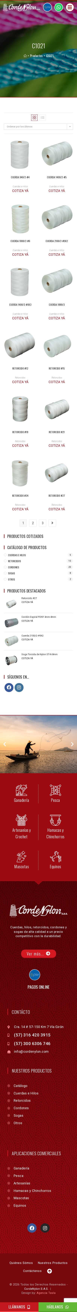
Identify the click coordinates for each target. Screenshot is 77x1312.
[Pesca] (55, 790)
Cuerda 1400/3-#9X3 (20, 304)
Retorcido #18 (20, 432)
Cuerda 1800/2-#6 (20, 241)
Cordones (13, 567)
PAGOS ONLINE (39, 987)
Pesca (55, 800)
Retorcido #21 (57, 432)
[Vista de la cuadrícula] (34, 117)
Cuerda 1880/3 (57, 304)
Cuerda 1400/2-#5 (57, 177)
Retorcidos (20, 377)
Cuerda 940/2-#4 (20, 177)
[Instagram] (19, 687)
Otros (11, 579)
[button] (4, 744)
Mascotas (21, 866)
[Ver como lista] (42, 117)
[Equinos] (55, 856)
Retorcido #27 (57, 495)
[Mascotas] (21, 856)
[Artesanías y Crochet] (21, 820)
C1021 (50, 56)
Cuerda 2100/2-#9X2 (57, 241)
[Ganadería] (21, 790)
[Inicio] (25, 56)
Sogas (11, 573)
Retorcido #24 (20, 495)
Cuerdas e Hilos (20, 186)
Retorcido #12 (20, 368)
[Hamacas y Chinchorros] (55, 820)
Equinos (55, 866)
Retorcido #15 (57, 368)
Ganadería (21, 800)
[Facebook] (8, 687)
